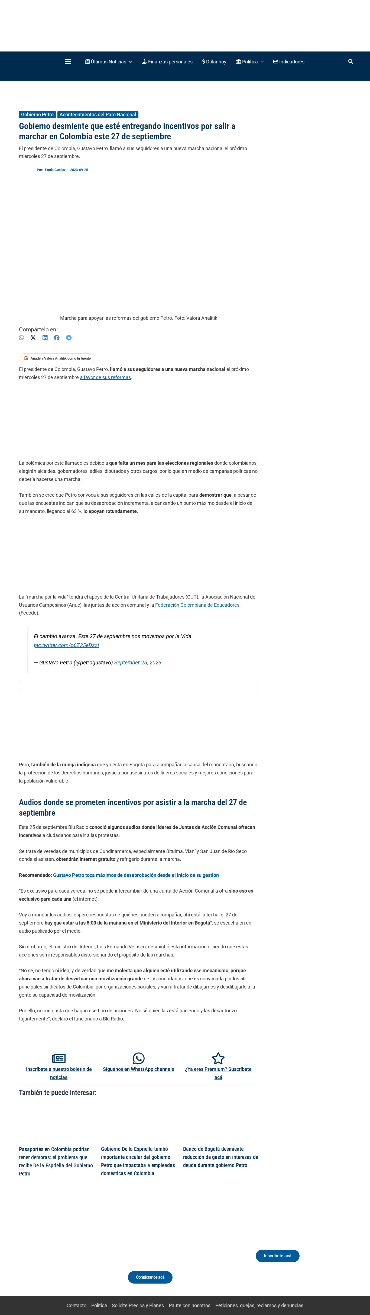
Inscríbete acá (277, 1255)
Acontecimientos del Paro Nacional (98, 114)
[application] (129, 61)
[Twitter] (32, 1252)
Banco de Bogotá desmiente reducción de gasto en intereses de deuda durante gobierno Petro (220, 1157)
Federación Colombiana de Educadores (197, 605)
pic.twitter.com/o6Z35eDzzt (66, 645)
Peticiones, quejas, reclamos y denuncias (259, 1305)
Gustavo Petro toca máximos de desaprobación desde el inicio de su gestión (136, 875)
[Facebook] (57, 338)
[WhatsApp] (21, 338)
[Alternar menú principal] (68, 61)
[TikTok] (62, 1252)
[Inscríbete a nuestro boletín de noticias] (59, 1058)
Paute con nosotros (189, 1305)
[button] (108, 61)
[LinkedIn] (45, 338)
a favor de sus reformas (105, 377)
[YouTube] (72, 1252)
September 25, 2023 (137, 663)
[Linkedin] (42, 1252)
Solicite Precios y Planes (138, 1305)
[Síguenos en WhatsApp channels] (138, 1058)
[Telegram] (69, 338)
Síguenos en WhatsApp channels (138, 1069)
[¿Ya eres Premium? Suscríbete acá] (218, 1058)
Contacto (76, 1305)
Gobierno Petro (37, 114)
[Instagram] (52, 1252)
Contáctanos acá (150, 1277)
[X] (33, 338)
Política (99, 1305)
